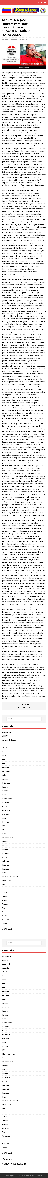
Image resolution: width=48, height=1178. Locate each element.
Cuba (4, 775)
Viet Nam (5, 920)
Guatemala (6, 810)
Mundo (5, 849)
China (4, 763)
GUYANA (5, 814)
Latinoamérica (7, 838)
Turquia (5, 896)
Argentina (6, 744)
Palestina (5, 861)
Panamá (5, 865)
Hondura (5, 822)
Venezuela (6, 912)
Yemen (5, 923)
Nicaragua (6, 853)
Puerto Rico (6, 880)
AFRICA (5, 736)
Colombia (6, 767)
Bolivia (4, 752)
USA (3, 908)
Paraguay (5, 869)
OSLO (4, 857)
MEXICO (5, 845)
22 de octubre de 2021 (12, 39)
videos (4, 916)
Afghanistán (6, 732)
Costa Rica (6, 771)
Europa (5, 791)
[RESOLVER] (24, 10)
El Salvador (6, 783)
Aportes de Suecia (9, 740)
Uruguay (5, 904)
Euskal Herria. (7, 798)
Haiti (4, 818)
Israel (4, 834)
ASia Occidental (8, 748)
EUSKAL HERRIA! (8, 794)
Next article (24, 707)
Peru (4, 873)
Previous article (24, 705)
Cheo (26, 39)
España (5, 787)
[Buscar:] (24, 719)
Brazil (4, 755)
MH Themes (38, 1176)
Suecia (4, 892)
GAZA (4, 806)
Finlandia (5, 802)
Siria (3, 888)
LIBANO (5, 841)
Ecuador (5, 779)
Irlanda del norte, (8, 830)
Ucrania (5, 900)
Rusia (4, 884)
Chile (4, 759)
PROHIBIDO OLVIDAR (10, 877)
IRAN (4, 826)
